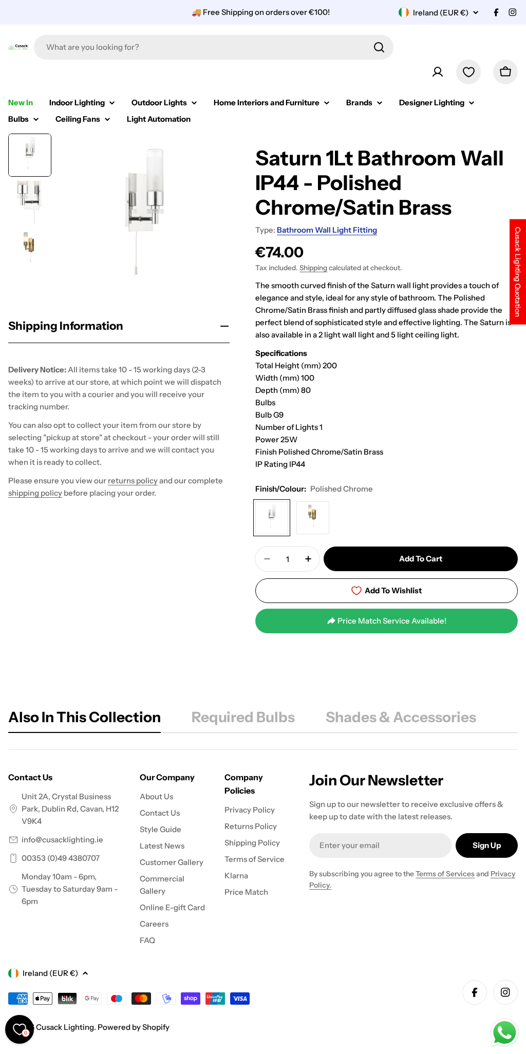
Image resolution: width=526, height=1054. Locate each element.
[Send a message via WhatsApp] (505, 1033)
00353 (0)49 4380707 (61, 858)
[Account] (437, 72)
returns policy (133, 480)
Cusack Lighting (65, 1027)
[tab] (84, 720)
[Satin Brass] (312, 517)
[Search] (379, 47)
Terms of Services (445, 873)
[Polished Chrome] (271, 517)
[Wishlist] (468, 72)
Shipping (313, 268)
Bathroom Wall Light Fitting (327, 230)
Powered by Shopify (134, 1027)
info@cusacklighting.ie (62, 839)
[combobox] (213, 47)
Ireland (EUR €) (440, 12)
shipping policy (35, 493)
